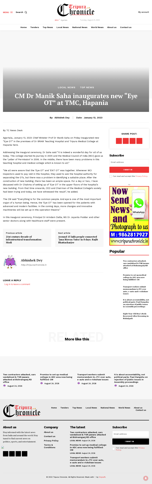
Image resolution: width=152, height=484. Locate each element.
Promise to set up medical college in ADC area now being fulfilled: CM (134, 277)
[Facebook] (119, 141)
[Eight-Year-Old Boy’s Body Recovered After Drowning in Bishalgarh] (115, 316)
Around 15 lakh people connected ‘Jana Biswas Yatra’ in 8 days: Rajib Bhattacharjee (78, 239)
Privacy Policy (141, 176)
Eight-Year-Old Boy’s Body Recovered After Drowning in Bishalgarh (136, 316)
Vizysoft (102, 477)
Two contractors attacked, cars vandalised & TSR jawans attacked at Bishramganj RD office (136, 264)
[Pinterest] (133, 141)
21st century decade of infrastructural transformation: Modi (24, 239)
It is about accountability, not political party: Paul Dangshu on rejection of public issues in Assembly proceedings (136, 303)
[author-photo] (5, 385)
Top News (87, 87)
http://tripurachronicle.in (33, 265)
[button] (22, 12)
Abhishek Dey (61, 117)
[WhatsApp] (139, 141)
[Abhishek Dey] (10, 262)
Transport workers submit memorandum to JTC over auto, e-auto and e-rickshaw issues (135, 290)
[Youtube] (24, 453)
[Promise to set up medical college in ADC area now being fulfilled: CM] (115, 277)
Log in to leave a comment (17, 284)
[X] (126, 141)
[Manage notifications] (145, 478)
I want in (127, 170)
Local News (66, 87)
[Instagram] (12, 453)
